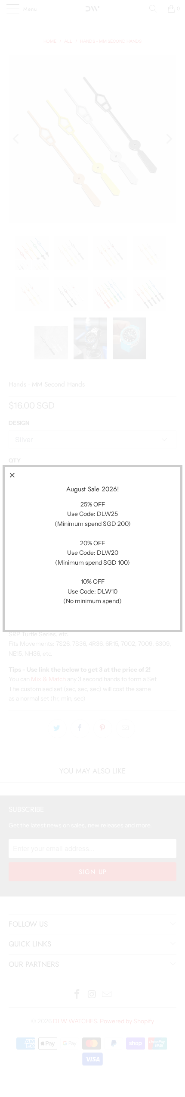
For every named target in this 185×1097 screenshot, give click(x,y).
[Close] (12, 475)
